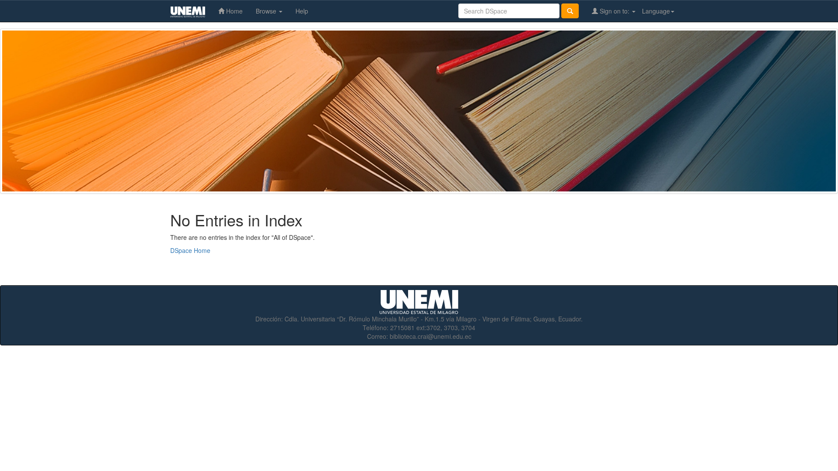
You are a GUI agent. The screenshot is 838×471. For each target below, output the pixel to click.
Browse (267, 11)
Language (656, 11)
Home (233, 11)
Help (301, 11)
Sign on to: (614, 11)
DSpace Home (190, 250)
